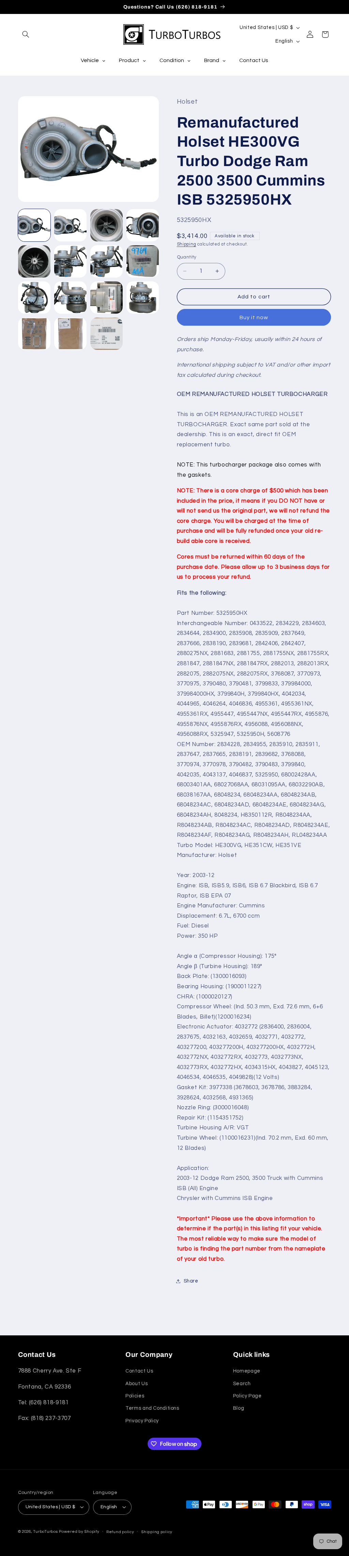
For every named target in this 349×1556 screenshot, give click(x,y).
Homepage (246, 1371)
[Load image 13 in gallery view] (34, 333)
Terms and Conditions (152, 1408)
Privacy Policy (142, 1420)
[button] (26, 34)
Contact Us (139, 1371)
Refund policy (120, 1532)
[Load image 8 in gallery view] (142, 261)
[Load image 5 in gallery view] (34, 261)
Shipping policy (156, 1532)
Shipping (186, 244)
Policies (134, 1395)
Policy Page (247, 1395)
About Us (136, 1383)
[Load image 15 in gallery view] (106, 333)
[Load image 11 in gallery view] (106, 297)
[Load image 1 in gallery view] (34, 225)
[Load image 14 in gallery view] (70, 333)
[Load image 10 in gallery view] (70, 297)
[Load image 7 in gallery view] (106, 261)
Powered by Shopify (79, 1531)
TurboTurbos (45, 1531)
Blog (238, 1408)
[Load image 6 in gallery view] (70, 261)
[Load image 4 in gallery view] (142, 225)
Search (242, 1383)
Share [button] (191, 1281)
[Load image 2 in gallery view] (70, 225)
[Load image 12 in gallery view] (142, 297)
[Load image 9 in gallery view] (34, 297)
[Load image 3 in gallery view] (106, 225)
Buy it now (254, 317)
